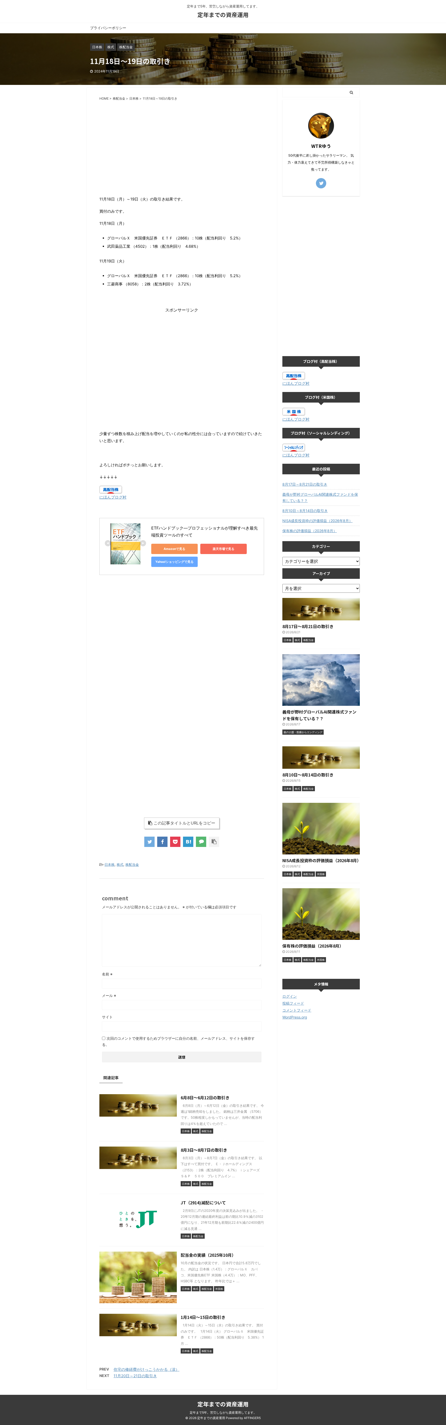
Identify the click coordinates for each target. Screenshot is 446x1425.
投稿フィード (293, 1003)
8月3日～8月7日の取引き (204, 1150)
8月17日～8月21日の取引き (304, 484)
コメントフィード (296, 1010)
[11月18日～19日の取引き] (188, 842)
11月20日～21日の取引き (135, 1375)
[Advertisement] (181, 142)
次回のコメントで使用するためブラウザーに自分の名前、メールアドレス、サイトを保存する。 (178, 1041)
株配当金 (132, 864)
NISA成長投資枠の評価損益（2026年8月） (317, 520)
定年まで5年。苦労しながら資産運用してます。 (223, 1412)
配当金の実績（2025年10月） (208, 1255)
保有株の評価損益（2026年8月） (309, 531)
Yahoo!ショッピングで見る (174, 562)
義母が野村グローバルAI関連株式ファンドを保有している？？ (320, 497)
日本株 (110, 864)
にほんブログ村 (112, 497)
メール (109, 995)
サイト (107, 1017)
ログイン (289, 996)
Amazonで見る (174, 549)
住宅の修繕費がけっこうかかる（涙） (146, 1369)
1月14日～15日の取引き (203, 1317)
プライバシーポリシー (108, 28)
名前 (107, 974)
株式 (120, 864)
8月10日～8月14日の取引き (305, 510)
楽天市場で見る (223, 549)
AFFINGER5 (252, 1418)
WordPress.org (294, 1017)
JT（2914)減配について (203, 1202)
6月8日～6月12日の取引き (205, 1097)
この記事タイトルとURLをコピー (184, 823)
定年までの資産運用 (223, 14)
